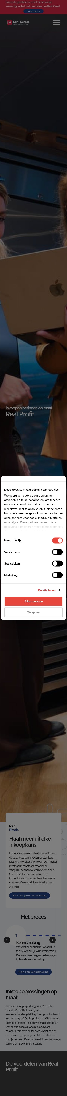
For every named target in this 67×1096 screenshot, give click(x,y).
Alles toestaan (33, 601)
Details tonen (46, 590)
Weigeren (33, 612)
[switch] (57, 552)
